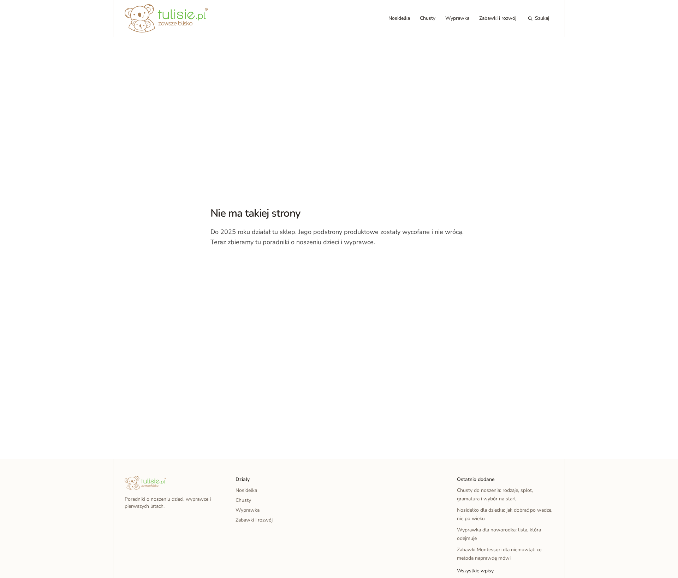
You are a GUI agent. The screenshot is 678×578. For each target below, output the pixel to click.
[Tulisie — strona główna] (166, 18)
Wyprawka (457, 18)
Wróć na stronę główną (247, 264)
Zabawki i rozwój (497, 18)
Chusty (427, 18)
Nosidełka (399, 18)
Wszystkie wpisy (475, 570)
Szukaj (542, 18)
